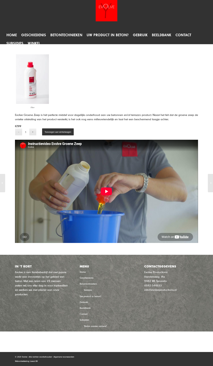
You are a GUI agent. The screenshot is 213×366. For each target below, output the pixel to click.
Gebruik (84, 302)
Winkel (83, 339)
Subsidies (84, 320)
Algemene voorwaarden (64, 357)
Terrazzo (88, 290)
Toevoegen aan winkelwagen (58, 131)
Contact (84, 314)
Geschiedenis (87, 278)
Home (83, 272)
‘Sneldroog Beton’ (93, 332)
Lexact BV (34, 361)
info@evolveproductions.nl (160, 289)
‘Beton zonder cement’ (95, 326)
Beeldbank (85, 308)
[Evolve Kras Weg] (210, 183)
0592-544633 (153, 285)
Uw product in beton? (90, 296)
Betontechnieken (88, 284)
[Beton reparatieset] (2, 183)
